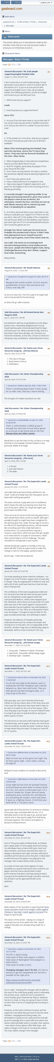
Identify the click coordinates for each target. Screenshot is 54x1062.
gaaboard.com (11, 8)
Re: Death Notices (32, 268)
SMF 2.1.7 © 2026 (21, 1059)
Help (16, 1056)
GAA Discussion (12, 312)
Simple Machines (33, 1059)
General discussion (13, 71)
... (16, 64)
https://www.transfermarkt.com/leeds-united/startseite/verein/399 (23, 981)
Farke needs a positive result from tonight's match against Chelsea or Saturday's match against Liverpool (26, 909)
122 (19, 64)
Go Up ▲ (36, 1056)
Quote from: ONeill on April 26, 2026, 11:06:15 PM (27, 385)
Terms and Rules (25, 1056)
